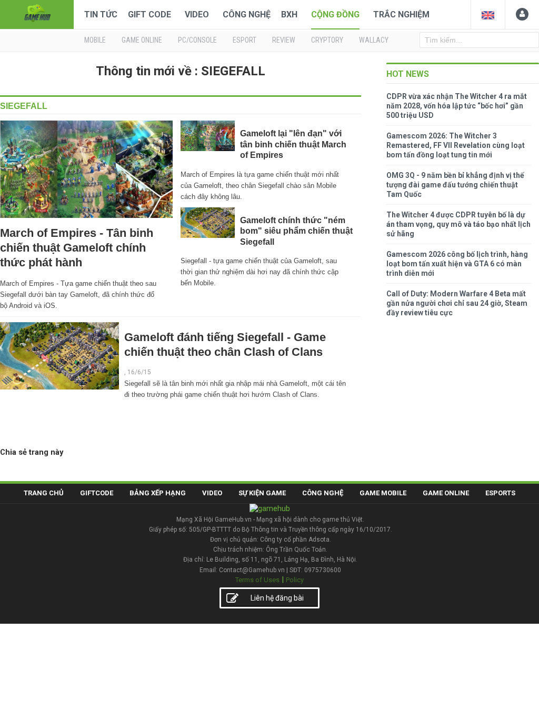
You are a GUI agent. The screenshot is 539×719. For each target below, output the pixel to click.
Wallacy (373, 40)
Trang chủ (44, 493)
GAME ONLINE (142, 40)
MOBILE (95, 40)
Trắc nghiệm (401, 14)
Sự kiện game (262, 493)
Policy (295, 580)
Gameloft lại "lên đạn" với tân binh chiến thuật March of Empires (293, 144)
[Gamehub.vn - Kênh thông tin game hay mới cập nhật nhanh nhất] (36, 13)
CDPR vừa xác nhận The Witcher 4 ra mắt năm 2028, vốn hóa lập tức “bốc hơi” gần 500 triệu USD (456, 105)
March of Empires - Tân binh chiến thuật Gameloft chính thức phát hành (76, 247)
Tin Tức (100, 14)
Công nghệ (247, 14)
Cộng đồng (335, 14)
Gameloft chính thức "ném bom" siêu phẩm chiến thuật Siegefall (296, 231)
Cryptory (327, 40)
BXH (289, 14)
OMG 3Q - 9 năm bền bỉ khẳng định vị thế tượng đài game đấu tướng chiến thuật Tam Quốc (455, 184)
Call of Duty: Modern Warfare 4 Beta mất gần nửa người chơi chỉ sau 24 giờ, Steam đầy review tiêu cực (456, 303)
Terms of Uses (257, 580)
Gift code (149, 14)
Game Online (446, 493)
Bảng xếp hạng (157, 493)
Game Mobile (383, 493)
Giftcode (96, 493)
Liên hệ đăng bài (277, 598)
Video (197, 14)
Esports (500, 493)
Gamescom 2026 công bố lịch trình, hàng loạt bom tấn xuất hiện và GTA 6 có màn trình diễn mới (457, 263)
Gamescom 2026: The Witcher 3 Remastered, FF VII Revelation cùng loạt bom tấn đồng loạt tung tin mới (455, 145)
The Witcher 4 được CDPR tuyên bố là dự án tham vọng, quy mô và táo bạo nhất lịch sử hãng (458, 224)
